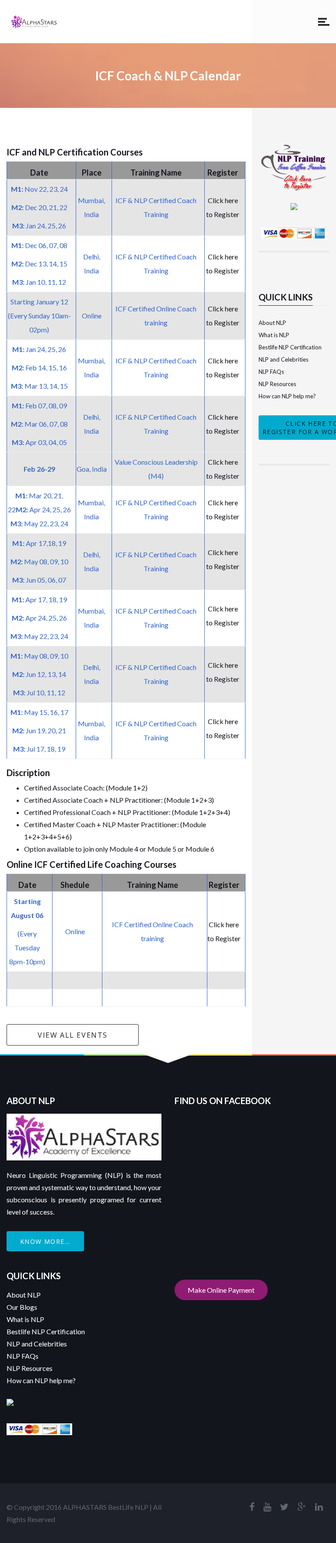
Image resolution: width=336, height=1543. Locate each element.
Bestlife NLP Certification (290, 347)
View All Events (73, 1035)
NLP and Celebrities (283, 359)
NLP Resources (277, 383)
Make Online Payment (221, 1290)
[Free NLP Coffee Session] (294, 148)
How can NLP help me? (287, 396)
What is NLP (274, 334)
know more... (45, 1241)
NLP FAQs (271, 371)
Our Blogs (22, 1307)
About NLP (272, 322)
